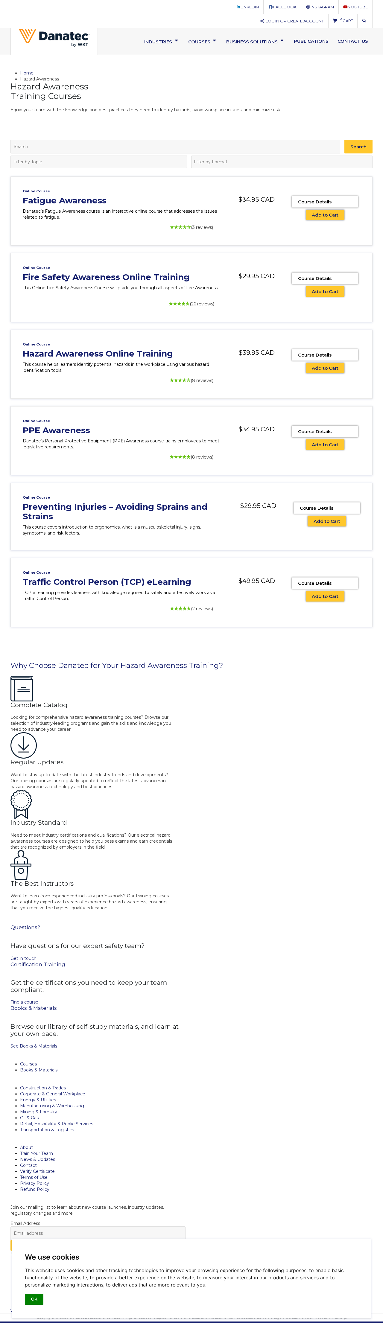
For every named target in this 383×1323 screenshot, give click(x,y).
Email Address (25, 1223)
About (26, 1147)
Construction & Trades (43, 1088)
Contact (28, 1165)
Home (27, 73)
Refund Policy (34, 1189)
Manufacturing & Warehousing (52, 1106)
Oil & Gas (29, 1117)
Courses (28, 1064)
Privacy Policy (34, 1183)
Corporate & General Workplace (52, 1094)
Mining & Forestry (38, 1112)
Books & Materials (38, 1070)
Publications (311, 41)
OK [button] (34, 1299)
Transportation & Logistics (47, 1129)
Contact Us (353, 41)
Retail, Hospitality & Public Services (56, 1123)
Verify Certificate (37, 1171)
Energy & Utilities (38, 1100)
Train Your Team (36, 1153)
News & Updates (37, 1159)
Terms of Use (34, 1177)
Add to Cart (325, 215)
